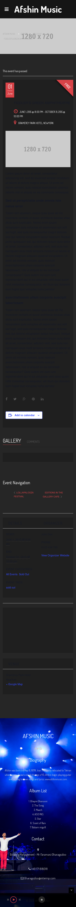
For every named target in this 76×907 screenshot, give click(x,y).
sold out (10, 587)
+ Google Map (14, 684)
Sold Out (24, 574)
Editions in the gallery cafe (53, 494)
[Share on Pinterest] (33, 399)
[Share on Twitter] (15, 399)
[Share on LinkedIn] (42, 399)
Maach (39, 809)
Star (39, 818)
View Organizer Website (55, 555)
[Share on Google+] (24, 399)
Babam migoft (39, 827)
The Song (39, 805)
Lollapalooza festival (24, 494)
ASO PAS (39, 814)
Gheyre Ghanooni (38, 801)
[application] (38, 900)
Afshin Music (38, 9)
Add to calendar (25, 415)
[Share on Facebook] (7, 399)
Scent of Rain (39, 823)
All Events (12, 574)
